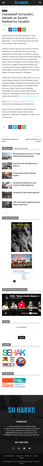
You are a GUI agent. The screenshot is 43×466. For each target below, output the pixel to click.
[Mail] (19, 448)
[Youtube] (30, 448)
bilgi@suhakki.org (11, 433)
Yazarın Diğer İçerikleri (21, 148)
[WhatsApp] (24, 30)
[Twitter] (15, 30)
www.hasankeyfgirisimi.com (29, 96)
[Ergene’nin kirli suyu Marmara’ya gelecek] (7, 165)
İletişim (35, 456)
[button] (3, 2)
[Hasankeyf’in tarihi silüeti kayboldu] (7, 194)
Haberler (11, 7)
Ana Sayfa (5, 7)
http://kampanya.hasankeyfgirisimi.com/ (21, 101)
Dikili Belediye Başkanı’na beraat (10, 140)
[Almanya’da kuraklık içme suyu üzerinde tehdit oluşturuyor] (7, 185)
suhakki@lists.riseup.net (11, 435)
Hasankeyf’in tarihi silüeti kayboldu (26, 192)
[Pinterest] (20, 30)
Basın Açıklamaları (9, 456)
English (22, 458)
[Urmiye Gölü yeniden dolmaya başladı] (7, 175)
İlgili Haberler (7, 148)
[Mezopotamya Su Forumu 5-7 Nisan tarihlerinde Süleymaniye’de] (7, 156)
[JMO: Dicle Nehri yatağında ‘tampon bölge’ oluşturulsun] (7, 204)
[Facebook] (10, 30)
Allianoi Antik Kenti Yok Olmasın (33, 140)
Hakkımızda (28, 456)
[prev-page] (3, 212)
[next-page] (6, 212)
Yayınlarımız (19, 456)
